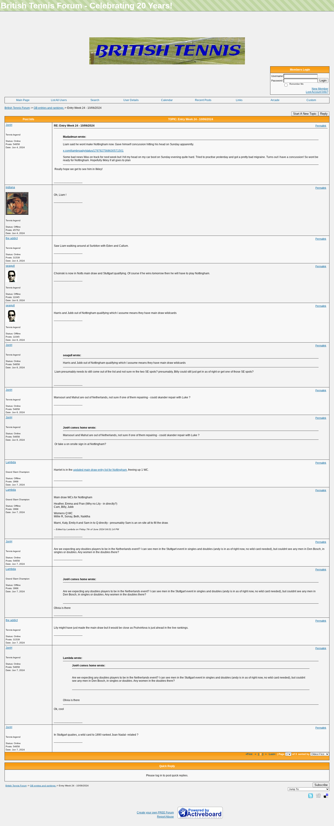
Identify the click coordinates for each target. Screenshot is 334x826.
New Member (320, 88)
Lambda (11, 462)
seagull (10, 265)
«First (249, 754)
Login (323, 80)
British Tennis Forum (17, 107)
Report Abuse (165, 816)
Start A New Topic (305, 113)
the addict (12, 238)
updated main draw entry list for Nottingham (100, 469)
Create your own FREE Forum (155, 812)
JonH (9, 125)
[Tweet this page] (310, 795)
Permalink (320, 125)
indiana (10, 187)
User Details (131, 100)
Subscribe (321, 785)
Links (239, 100)
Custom (311, 100)
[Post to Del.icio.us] (325, 795)
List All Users (59, 100)
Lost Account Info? (317, 92)
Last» (272, 754)
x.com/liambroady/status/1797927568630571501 (93, 150)
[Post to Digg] (318, 795)
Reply (324, 113)
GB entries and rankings (49, 107)
